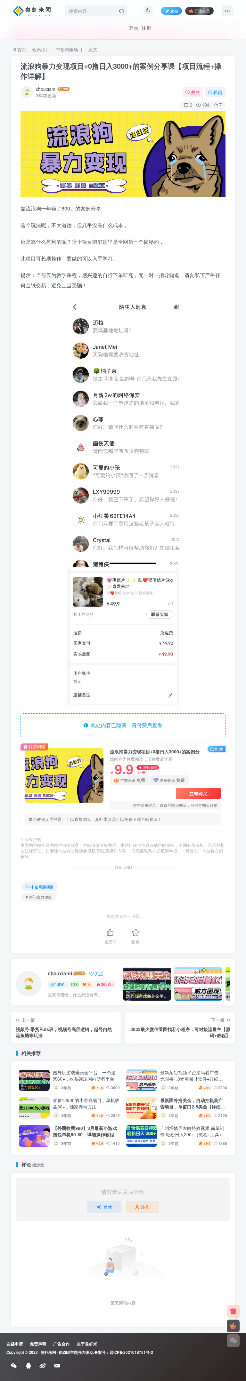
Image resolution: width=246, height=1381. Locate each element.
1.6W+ (60, 984)
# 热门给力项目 (39, 897)
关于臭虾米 (87, 1344)
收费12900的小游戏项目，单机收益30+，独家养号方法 (86, 1103)
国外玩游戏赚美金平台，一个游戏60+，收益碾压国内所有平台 (84, 1075)
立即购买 (198, 793)
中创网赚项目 (69, 49)
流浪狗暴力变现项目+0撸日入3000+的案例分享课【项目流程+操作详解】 (120, 71)
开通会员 (202, 10)
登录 (133, 27)
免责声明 (38, 1344)
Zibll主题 (70, 1352)
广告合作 (61, 1344)
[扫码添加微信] (233, 1340)
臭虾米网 (48, 1352)
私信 (217, 92)
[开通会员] (233, 1326)
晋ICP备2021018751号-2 (131, 1352)
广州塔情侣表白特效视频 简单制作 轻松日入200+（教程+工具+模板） (193, 1134)
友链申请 (14, 1344)
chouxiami (46, 89)
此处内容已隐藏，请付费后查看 (125, 725)
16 (89, 984)
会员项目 (41, 49)
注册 (146, 27)
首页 (21, 49)
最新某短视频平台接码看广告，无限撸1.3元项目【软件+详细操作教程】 (191, 1078)
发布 (174, 10)
